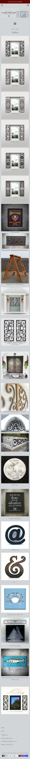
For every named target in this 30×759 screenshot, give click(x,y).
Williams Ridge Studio (14, 753)
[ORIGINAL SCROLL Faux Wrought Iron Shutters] (15, 147)
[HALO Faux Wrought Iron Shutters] (15, 203)
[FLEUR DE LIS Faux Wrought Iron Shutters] (15, 175)
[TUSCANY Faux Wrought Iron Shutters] (15, 63)
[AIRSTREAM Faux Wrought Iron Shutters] (15, 91)
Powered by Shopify (24, 753)
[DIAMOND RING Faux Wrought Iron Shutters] (15, 119)
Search (3, 731)
